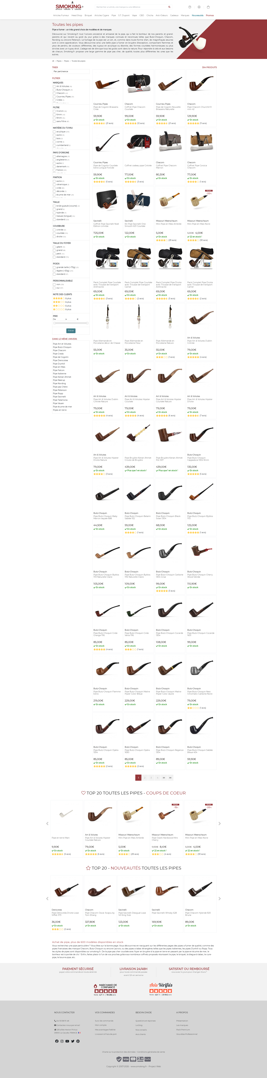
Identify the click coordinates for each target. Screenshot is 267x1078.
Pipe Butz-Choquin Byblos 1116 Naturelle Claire (137, 575)
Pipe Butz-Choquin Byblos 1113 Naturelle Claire (106, 575)
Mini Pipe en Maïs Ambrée (168, 224)
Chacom (62, 93)
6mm (60, 114)
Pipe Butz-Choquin (62, 347)
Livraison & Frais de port (106, 1034)
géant (60, 247)
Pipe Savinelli (59, 396)
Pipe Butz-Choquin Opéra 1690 (137, 751)
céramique (62, 184)
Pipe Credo (58, 353)
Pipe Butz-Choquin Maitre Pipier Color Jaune (168, 692)
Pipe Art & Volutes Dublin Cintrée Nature (105, 400)
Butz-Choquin (64, 90)
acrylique (62, 131)
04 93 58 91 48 (62, 1021)
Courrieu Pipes (65, 96)
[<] (47, 823)
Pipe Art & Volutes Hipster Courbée (137, 400)
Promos (210, 15)
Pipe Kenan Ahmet (62, 377)
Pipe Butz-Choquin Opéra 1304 (105, 751)
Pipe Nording (59, 383)
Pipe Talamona (60, 400)
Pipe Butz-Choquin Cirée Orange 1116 (105, 634)
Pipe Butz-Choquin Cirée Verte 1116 (137, 634)
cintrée (61, 229)
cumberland (63, 145)
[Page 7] (170, 778)
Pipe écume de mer (62, 406)
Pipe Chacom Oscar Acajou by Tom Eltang (100, 914)
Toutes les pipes (78, 61)
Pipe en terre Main (61, 838)
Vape (134, 15)
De (54, 319)
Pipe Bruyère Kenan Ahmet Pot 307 (169, 459)
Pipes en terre (59, 410)
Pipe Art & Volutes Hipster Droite (199, 400)
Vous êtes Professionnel (186, 1034)
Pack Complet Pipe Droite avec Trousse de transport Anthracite (168, 284)
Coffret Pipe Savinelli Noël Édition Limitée (106, 225)
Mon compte (101, 1025)
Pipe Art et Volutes (62, 344)
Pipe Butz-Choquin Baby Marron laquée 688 (105, 517)
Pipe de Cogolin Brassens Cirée (105, 108)
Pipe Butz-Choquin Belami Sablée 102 (138, 517)
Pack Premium (183, 1030)
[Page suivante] (164, 778)
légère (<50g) (64, 271)
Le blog (139, 1025)
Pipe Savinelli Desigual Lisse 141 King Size (132, 914)
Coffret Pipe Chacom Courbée (135, 108)
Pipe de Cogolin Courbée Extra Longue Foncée (105, 166)
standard (62, 219)
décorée (61, 191)
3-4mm (61, 111)
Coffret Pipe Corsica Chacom (197, 166)
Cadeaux (174, 15)
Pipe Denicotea (60, 360)
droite (61, 236)
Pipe (114, 15)
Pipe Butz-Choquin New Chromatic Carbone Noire (199, 692)
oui (59, 288)
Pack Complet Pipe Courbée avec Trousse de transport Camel (138, 284)
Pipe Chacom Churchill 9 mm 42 (199, 108)
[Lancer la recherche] (169, 7)
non (60, 284)
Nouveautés (197, 15)
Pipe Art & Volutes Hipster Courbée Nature (168, 400)
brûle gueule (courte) (68, 206)
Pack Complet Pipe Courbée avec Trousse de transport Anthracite (107, 284)
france (61, 170)
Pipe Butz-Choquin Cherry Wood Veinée (200, 575)
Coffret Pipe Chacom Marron (166, 166)
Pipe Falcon (58, 370)
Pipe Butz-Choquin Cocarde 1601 (200, 634)
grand (60, 209)
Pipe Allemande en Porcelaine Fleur (134, 342)
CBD (141, 15)
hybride (61, 212)
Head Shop (76, 15)
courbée (62, 233)
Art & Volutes (64, 86)
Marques (185, 15)
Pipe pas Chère (60, 387)
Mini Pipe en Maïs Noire (198, 224)
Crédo (60, 100)
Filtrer (71, 330)
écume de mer (65, 194)
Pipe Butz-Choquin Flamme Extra (107, 692)
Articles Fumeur (61, 15)
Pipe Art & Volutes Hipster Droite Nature (106, 459)
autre (60, 135)
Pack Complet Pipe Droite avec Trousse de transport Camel (200, 284)
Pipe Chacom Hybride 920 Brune (198, 914)
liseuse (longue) (65, 216)
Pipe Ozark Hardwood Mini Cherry (165, 839)
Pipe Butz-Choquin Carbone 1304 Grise (169, 575)
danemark (62, 166)
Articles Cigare (102, 15)
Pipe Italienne (59, 373)
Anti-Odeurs (162, 15)
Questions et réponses (146, 1021)
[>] (219, 823)
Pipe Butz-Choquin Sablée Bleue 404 (200, 751)
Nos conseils (141, 1030)
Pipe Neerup (59, 380)
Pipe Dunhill (59, 363)
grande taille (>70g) (67, 267)
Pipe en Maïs (59, 367)
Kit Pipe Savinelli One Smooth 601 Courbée (135, 225)
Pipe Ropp (58, 393)
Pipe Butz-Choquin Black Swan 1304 (168, 517)
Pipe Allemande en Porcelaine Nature (165, 342)
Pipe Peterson (60, 390)
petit (60, 253)
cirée (60, 188)
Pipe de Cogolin (60, 357)
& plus (68, 298)
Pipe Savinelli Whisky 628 (164, 913)
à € (71, 319)
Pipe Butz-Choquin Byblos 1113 (200, 517)
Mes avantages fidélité (105, 1030)
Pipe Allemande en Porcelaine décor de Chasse (106, 342)
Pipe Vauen (58, 403)
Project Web (155, 1066)
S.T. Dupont (124, 15)
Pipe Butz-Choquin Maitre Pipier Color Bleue (137, 692)
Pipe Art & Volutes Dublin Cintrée (199, 342)
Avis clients (141, 1034)
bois (59, 138)
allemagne (63, 156)
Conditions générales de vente (151, 1052)
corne (60, 142)
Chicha (150, 15)
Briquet (88, 15)
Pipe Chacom (59, 350)
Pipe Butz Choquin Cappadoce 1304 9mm (198, 459)
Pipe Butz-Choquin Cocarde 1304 (169, 634)
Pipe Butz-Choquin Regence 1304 (169, 751)
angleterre (62, 159)
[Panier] (208, 7)
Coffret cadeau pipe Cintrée (138, 165)
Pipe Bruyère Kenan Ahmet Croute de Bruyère (138, 459)
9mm (60, 118)
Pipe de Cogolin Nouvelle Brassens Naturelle (168, 108)
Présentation (182, 1021)
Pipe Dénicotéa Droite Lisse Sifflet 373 (65, 914)
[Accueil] (53, 61)
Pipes (59, 61)
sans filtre (62, 121)
